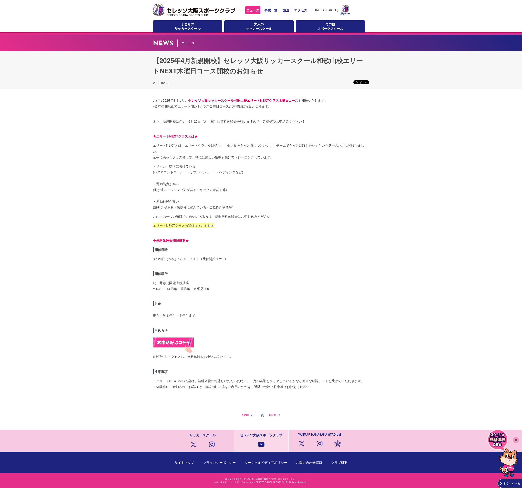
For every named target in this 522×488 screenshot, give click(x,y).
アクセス (300, 10)
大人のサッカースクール (259, 26)
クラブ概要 (339, 462)
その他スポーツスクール (330, 26)
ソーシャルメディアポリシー (266, 462)
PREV (248, 415)
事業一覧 (271, 10)
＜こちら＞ (206, 225)
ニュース (252, 10)
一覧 (261, 415)
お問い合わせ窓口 (309, 462)
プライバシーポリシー (219, 462)
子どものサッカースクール (188, 26)
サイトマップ (184, 462)
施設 (286, 10)
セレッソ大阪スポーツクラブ (195, 10)
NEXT (273, 415)
